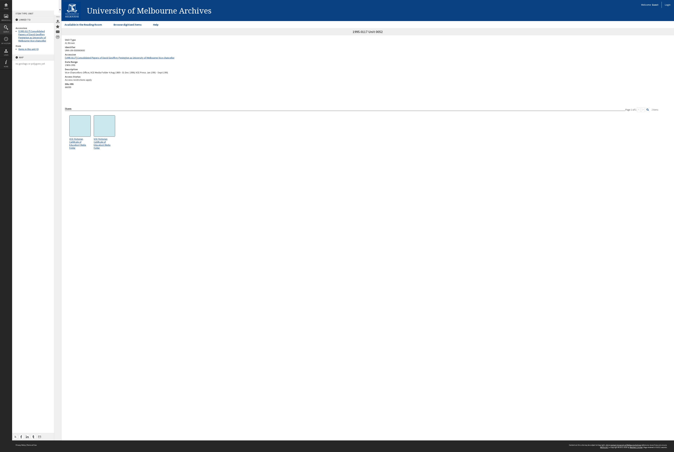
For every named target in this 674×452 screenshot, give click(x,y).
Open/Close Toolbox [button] (60, 6)
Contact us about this (57, 31)
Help (155, 24)
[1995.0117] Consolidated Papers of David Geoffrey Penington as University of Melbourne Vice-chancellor (32, 36)
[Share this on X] (15, 435)
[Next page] (643, 109)
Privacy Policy (21, 445)
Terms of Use (32, 445)
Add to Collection (57, 26)
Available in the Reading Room (83, 24)
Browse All (6, 20)
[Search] (647, 110)
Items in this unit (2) (28, 49)
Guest (655, 4)
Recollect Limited (636, 447)
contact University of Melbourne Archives (626, 445)
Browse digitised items (127, 24)
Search (6, 32)
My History (6, 43)
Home (6, 9)
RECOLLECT (604, 447)
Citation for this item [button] (57, 37)
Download (57, 21)
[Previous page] (638, 109)
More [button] (6, 66)
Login (6, 55)
